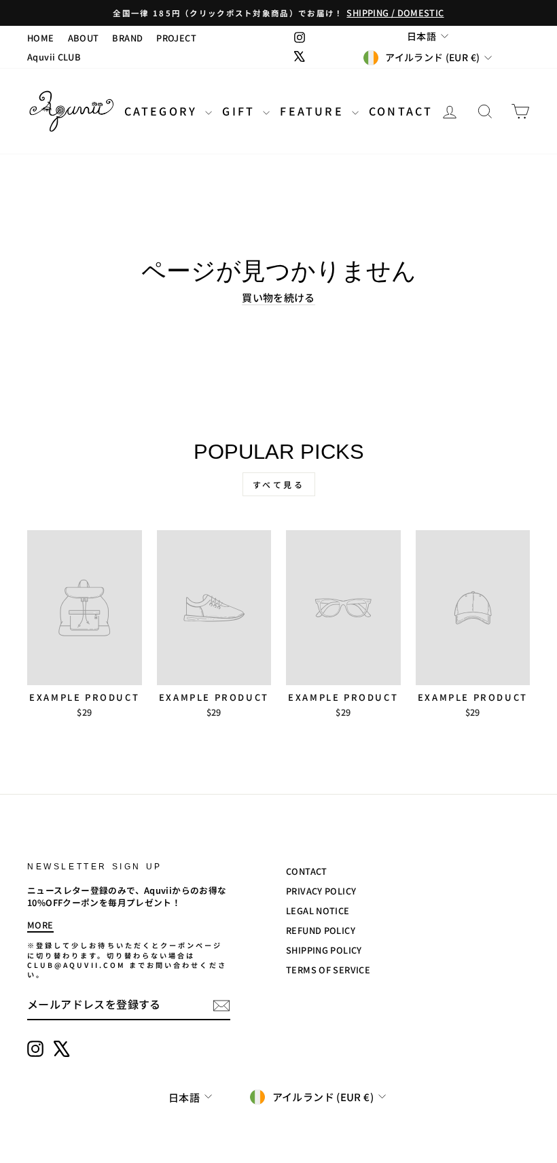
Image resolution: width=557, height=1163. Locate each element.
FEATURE (314, 111)
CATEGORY (163, 111)
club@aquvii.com (76, 965)
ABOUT (83, 37)
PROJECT (176, 37)
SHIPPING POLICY (324, 949)
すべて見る (279, 484)
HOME (40, 37)
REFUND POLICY (320, 930)
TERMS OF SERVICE (328, 969)
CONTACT (401, 111)
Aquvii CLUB (54, 56)
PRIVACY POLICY (321, 890)
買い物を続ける (278, 297)
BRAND (127, 37)
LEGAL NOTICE (318, 910)
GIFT (240, 111)
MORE (40, 924)
